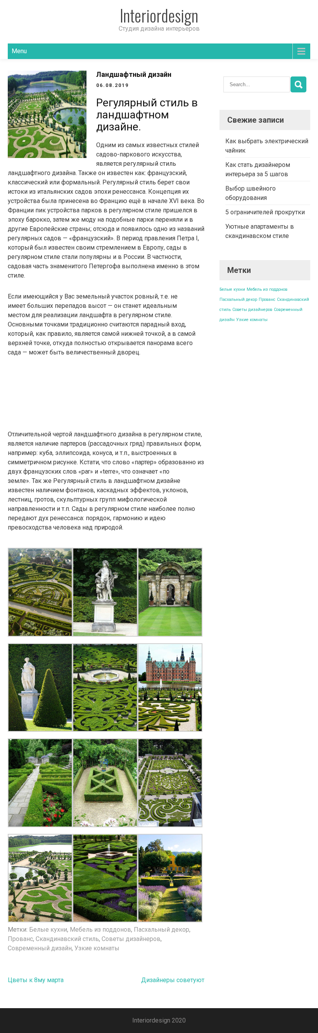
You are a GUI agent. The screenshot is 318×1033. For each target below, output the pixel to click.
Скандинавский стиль (67, 939)
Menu (19, 51)
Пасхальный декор (161, 929)
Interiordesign (159, 15)
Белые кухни (48, 929)
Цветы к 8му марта (36, 980)
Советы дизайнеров (131, 939)
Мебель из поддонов (100, 929)
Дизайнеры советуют (172, 980)
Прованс (20, 939)
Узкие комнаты (96, 948)
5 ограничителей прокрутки (265, 212)
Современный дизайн (40, 948)
